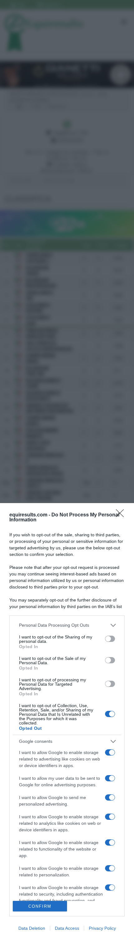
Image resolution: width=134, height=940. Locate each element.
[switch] (110, 639)
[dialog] (67, 721)
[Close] (122, 515)
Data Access (67, 928)
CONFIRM (39, 906)
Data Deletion (31, 928)
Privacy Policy (102, 928)
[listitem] (67, 625)
